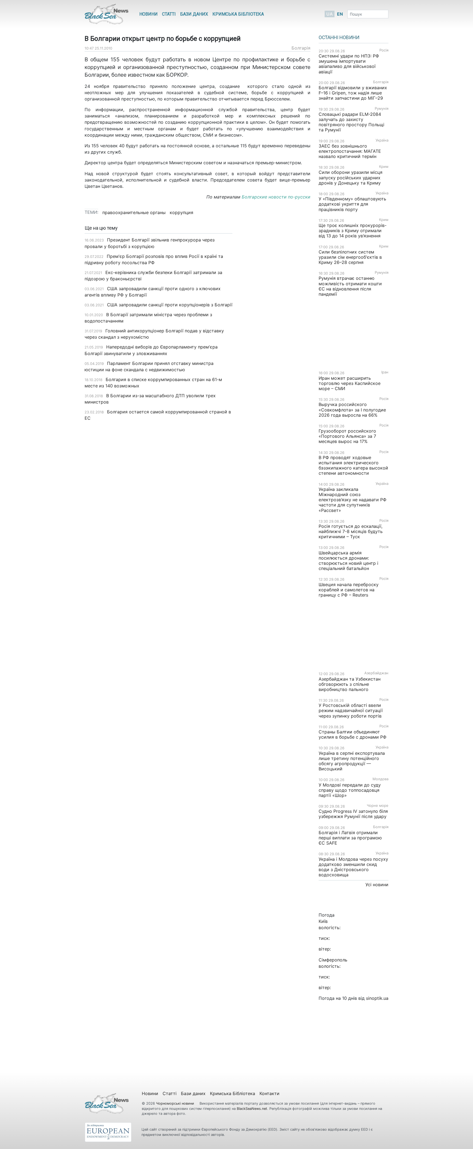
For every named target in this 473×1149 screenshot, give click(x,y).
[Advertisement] (275, 312)
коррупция (181, 212)
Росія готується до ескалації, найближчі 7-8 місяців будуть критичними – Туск (351, 531)
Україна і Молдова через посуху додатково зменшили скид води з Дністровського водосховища (353, 867)
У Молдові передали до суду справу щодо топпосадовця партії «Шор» (350, 790)
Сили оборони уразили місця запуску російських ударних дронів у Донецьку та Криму (350, 177)
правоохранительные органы (134, 212)
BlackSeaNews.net (252, 1109)
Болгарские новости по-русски (276, 197)
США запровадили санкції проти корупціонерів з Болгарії (169, 304)
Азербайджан (376, 673)
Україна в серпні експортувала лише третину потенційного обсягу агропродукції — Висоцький (352, 761)
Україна (382, 140)
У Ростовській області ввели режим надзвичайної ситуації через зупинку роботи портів (351, 710)
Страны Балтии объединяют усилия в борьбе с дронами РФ (353, 734)
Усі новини (376, 884)
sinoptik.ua (377, 998)
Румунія (381, 108)
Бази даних (194, 14)
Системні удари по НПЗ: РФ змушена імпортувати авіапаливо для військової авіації (349, 63)
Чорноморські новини (175, 1103)
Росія (383, 50)
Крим (383, 167)
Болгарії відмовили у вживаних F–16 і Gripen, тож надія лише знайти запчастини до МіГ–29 (353, 93)
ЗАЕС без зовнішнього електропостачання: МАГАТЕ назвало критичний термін (350, 151)
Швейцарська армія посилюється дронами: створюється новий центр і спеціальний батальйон (348, 560)
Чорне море (377, 806)
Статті (169, 14)
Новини (148, 14)
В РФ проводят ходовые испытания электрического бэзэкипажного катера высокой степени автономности (353, 465)
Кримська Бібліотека (238, 14)
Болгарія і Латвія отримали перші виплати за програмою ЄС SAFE (350, 838)
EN (340, 14)
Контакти (269, 1093)
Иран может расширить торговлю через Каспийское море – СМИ (349, 383)
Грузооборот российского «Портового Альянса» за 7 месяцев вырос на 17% (347, 436)
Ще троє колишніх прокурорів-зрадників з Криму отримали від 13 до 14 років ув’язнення (353, 230)
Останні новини (339, 37)
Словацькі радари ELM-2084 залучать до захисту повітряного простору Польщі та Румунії (351, 122)
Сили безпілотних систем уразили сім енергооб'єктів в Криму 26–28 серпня (350, 257)
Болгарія (301, 48)
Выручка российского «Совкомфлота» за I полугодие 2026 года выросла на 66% (352, 409)
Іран (384, 372)
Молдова (380, 779)
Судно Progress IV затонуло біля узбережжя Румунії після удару (353, 813)
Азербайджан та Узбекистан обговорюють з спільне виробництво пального (349, 684)
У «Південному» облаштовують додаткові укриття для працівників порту (352, 204)
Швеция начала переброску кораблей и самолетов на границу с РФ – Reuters (349, 590)
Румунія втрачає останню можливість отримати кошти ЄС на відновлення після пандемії (350, 286)
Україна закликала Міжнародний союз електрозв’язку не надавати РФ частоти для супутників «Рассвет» (353, 499)
